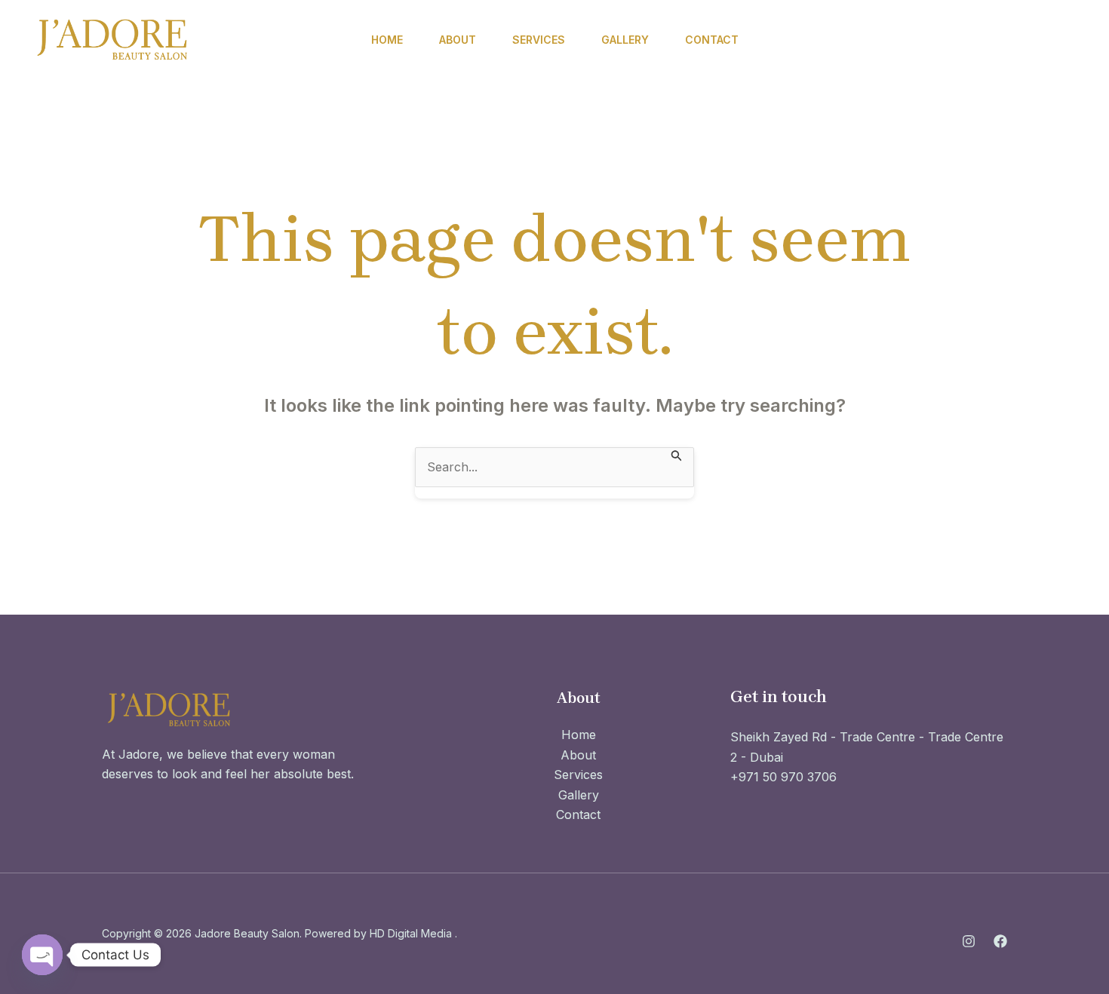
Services (538, 39)
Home (387, 39)
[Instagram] (891, 40)
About (457, 39)
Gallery (625, 39)
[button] (1022, 40)
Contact (712, 39)
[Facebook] (928, 40)
